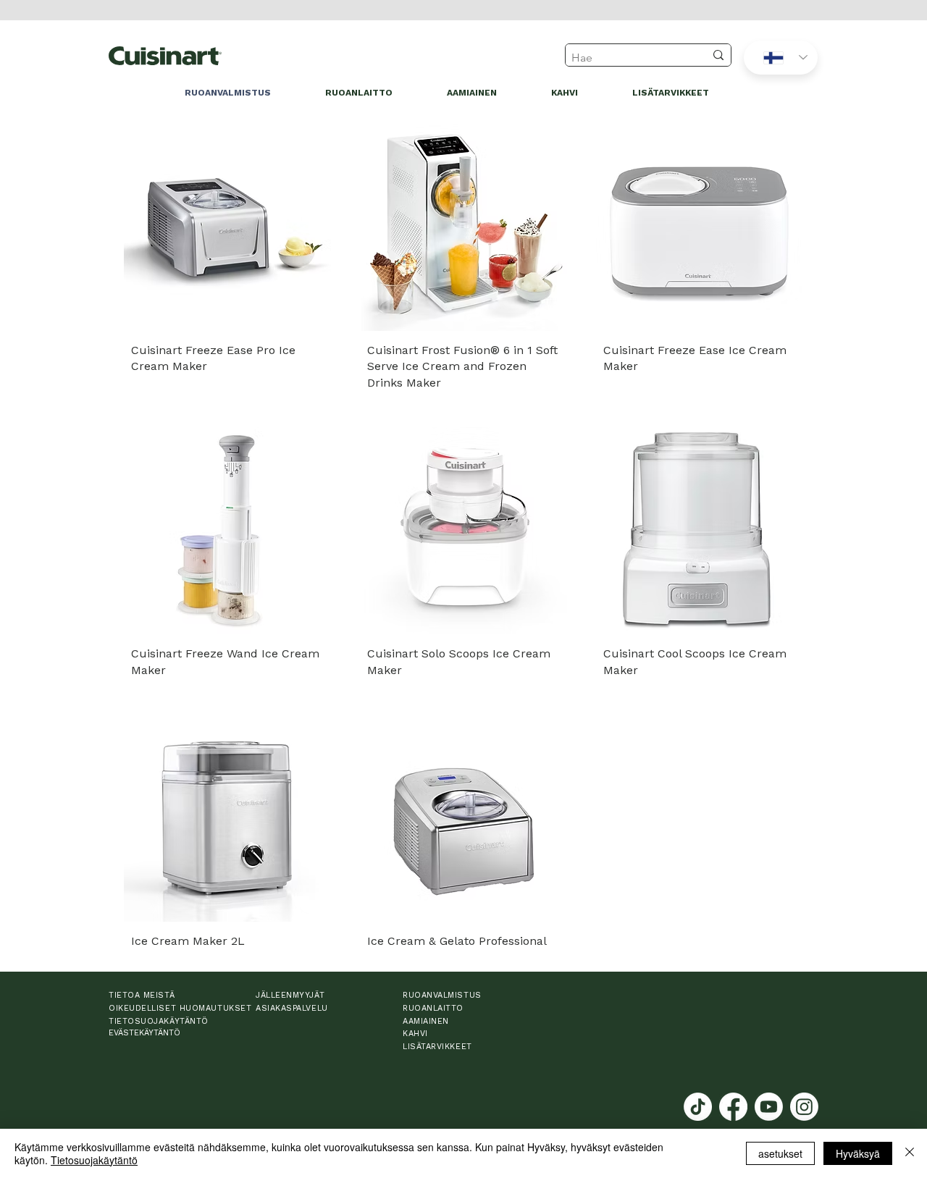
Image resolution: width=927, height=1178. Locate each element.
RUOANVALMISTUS (442, 995)
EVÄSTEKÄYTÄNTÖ (144, 1033)
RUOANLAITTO (433, 1008)
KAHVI (415, 1033)
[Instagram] (804, 1107)
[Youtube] (769, 1107)
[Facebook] (733, 1107)
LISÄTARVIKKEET (437, 1046)
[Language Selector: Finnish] (781, 58)
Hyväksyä (858, 1153)
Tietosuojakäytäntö (94, 1160)
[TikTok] (698, 1107)
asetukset (780, 1153)
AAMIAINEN (426, 1021)
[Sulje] (909, 1153)
